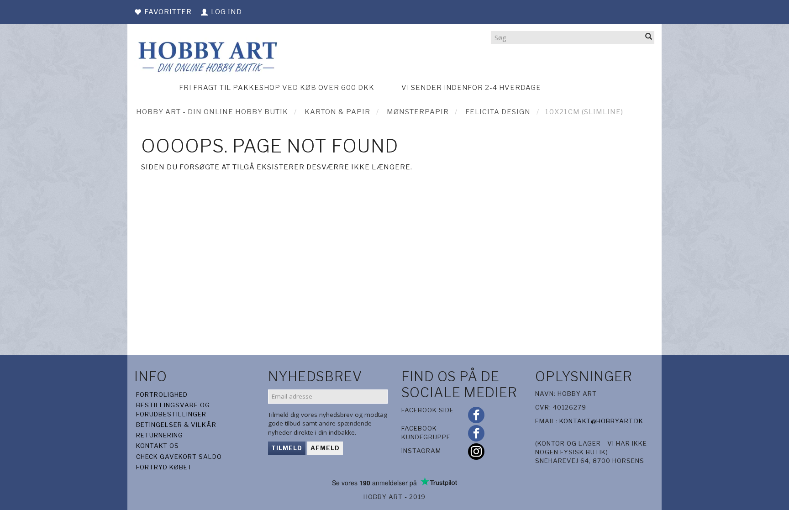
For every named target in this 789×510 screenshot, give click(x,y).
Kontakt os (157, 445)
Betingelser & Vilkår (176, 424)
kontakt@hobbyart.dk (601, 421)
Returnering (159, 435)
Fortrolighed (162, 394)
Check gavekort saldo (179, 456)
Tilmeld (286, 448)
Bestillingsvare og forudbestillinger (173, 409)
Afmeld (325, 448)
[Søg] (648, 37)
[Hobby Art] (206, 55)
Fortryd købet (164, 467)
